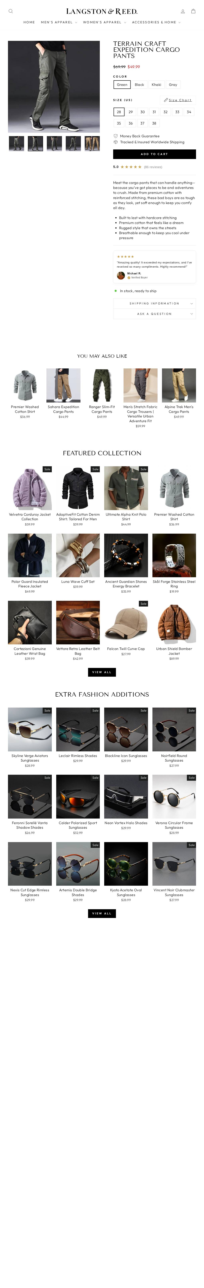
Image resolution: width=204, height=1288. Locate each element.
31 (154, 112)
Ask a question (154, 314)
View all (102, 672)
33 (177, 112)
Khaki (156, 84)
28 (119, 112)
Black (139, 84)
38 (154, 123)
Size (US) (152, 100)
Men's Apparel (57, 22)
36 (131, 123)
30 (142, 112)
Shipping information (154, 303)
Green (122, 84)
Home (29, 22)
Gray (173, 84)
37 (142, 123)
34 (189, 112)
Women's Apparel (103, 22)
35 (119, 123)
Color (120, 76)
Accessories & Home (155, 22)
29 (131, 112)
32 (166, 112)
